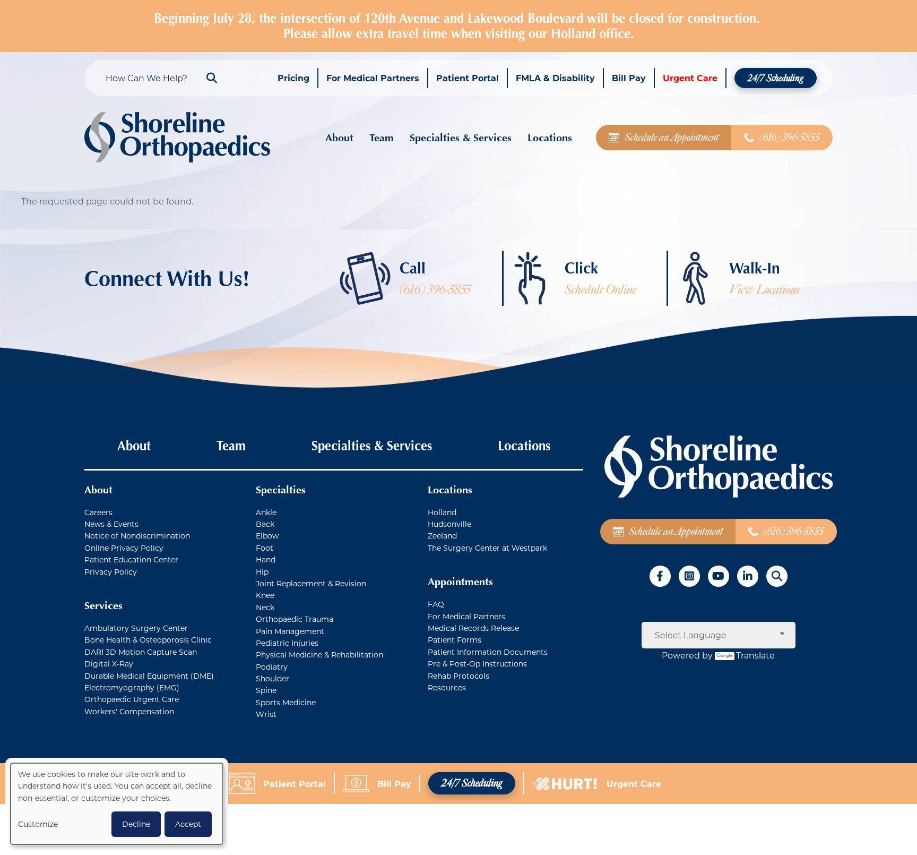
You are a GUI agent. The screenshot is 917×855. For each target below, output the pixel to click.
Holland (442, 512)
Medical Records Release (473, 628)
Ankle (266, 512)
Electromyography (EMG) (131, 687)
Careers (98, 512)
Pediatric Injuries (287, 643)
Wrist (266, 714)
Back (265, 524)
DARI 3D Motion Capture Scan (140, 652)
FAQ (436, 604)
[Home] (177, 137)
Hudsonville (449, 524)
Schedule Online (600, 289)
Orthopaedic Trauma (294, 619)
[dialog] (117, 803)
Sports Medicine (286, 702)
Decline (136, 824)
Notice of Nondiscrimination (137, 536)
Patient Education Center (131, 559)
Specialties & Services (461, 137)
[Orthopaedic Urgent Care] (569, 783)
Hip (262, 572)
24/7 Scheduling (775, 78)
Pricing (293, 77)
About (339, 137)
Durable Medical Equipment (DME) (149, 676)
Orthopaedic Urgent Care (131, 699)
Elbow (267, 536)
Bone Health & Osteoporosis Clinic (148, 640)
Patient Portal (467, 77)
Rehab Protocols (458, 676)
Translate (755, 655)
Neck (265, 607)
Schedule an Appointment (672, 137)
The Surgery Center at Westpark (487, 548)
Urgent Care (690, 77)
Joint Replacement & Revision (311, 583)
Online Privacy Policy (123, 548)
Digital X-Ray (108, 664)
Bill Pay (629, 77)
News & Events (111, 524)
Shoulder (272, 678)
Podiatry (272, 667)
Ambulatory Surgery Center (136, 628)
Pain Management (290, 631)
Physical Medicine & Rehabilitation (319, 654)
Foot (264, 548)
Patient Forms (454, 640)
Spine (266, 690)
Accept (188, 824)
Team (381, 137)
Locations (549, 137)
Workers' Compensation (129, 711)
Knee (265, 595)
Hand (265, 559)
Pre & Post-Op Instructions (477, 664)
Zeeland (442, 536)
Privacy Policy (110, 572)
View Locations (764, 289)
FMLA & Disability (555, 77)
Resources (447, 687)
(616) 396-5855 (789, 137)
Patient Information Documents (488, 652)
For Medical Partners (372, 77)
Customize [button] (38, 824)
